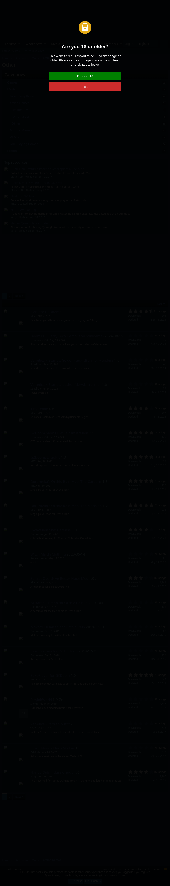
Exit (85, 87)
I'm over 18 (85, 76)
